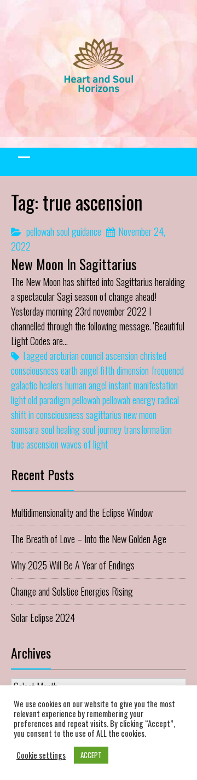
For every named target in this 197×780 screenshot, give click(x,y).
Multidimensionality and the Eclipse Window (82, 512)
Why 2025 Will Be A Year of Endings (73, 565)
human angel (86, 385)
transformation (148, 429)
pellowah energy (128, 400)
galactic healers (37, 385)
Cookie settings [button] (41, 755)
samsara (25, 429)
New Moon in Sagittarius (74, 264)
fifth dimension (124, 370)
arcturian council (76, 355)
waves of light (84, 444)
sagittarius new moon (121, 415)
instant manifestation (143, 385)
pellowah (40, 231)
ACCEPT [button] (91, 754)
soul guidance (78, 231)
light (18, 400)
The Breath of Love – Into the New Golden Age (88, 539)
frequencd (167, 370)
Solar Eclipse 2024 (43, 617)
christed (153, 355)
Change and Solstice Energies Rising (72, 591)
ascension (122, 355)
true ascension (35, 444)
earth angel (79, 370)
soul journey (101, 429)
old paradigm (49, 400)
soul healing (60, 429)
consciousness (35, 370)
